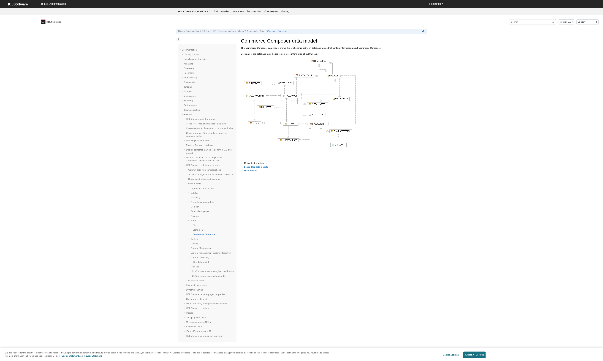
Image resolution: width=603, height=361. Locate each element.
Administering (190, 77)
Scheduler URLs (194, 326)
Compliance (190, 96)
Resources (435, 4)
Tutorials (188, 87)
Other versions (271, 11)
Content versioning (199, 257)
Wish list (194, 266)
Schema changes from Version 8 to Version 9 (210, 174)
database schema (228, 31)
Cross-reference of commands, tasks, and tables (210, 128)
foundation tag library (205, 336)
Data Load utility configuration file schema (207, 303)
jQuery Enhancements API (199, 331)
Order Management (200, 211)
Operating (189, 68)
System (194, 239)
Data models (252, 31)
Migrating (188, 63)
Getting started (191, 54)
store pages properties (205, 294)
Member (194, 206)
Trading (194, 243)
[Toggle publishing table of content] (178, 39)
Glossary (285, 11)
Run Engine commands (197, 140)
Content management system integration (210, 253)
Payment (194, 216)
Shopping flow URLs (196, 317)
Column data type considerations (204, 170)
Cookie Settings (451, 355)
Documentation (254, 11)
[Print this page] (424, 31)
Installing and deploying (195, 59)
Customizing (190, 82)
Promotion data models (202, 202)
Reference (206, 31)
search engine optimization (212, 271)
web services (200, 308)
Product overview (221, 11)
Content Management (201, 248)
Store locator (199, 230)
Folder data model (199, 262)
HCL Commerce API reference (201, 119)
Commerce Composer (277, 31)
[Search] (553, 21)
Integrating (189, 73)
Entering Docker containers (199, 145)
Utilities (189, 313)
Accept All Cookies (474, 355)
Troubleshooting (192, 110)
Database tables (196, 280)
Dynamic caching (194, 289)
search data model (207, 276)
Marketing (195, 197)
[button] (180, 49)
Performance (190, 105)
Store (262, 31)
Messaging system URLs (198, 322)
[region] (301, 354)
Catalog (194, 193)
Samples (188, 91)
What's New (238, 11)
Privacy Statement (93, 356)
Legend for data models (202, 188)
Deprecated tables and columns (204, 179)
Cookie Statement (70, 356)
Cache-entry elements (197, 299)
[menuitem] (221, 11)
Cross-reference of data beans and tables (207, 123)
